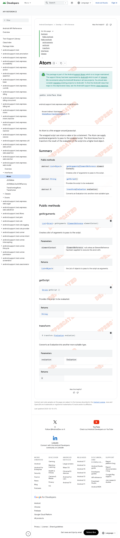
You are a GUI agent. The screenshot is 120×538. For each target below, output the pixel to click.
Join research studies (111, 481)
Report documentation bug (111, 469)
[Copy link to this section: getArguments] (57, 214)
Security (37, 473)
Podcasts (37, 488)
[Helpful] (107, 24)
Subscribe (91, 532)
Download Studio (95, 482)
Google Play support (110, 476)
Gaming (52, 461)
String (53, 179)
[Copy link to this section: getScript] (51, 280)
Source (37, 477)
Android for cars (67, 478)
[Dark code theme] (110, 220)
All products (39, 518)
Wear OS (66, 467)
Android (37, 464)
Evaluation (81, 189)
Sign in (114, 3)
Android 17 (81, 461)
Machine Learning (52, 466)
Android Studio (102, 3)
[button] (15, 50)
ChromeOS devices (67, 472)
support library (80, 74)
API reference (10, 12)
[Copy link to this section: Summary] (54, 151)
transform (71, 189)
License (45, 527)
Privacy (51, 482)
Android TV (67, 482)
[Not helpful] (110, 24)
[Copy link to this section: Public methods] (62, 206)
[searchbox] (16, 20)
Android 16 (81, 465)
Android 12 (81, 480)
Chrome (37, 507)
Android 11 (81, 484)
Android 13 (81, 476)
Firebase (37, 511)
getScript (71, 179)
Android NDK (96, 487)
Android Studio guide (97, 467)
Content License (99, 402)
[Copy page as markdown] (61, 63)
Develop (58, 25)
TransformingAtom (58, 114)
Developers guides (95, 473)
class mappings (102, 86)
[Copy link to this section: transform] (52, 326)
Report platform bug (110, 462)
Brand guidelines (56, 527)
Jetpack (104, 77)
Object (58, 166)
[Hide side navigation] (28, 533)
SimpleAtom (46, 114)
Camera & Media (52, 477)
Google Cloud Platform (43, 514)
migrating (57, 83)
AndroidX (84, 77)
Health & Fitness (52, 472)
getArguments (73, 166)
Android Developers (46, 25)
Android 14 (81, 473)
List (52, 166)
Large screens (68, 464)
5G (50, 486)
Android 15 (81, 469)
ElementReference (88, 166)
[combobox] (56, 3)
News (36, 481)
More (26, 3)
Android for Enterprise (38, 468)
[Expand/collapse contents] (52, 31)
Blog (36, 484)
